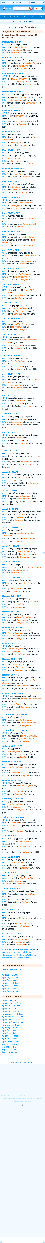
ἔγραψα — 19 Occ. (11, 1049)
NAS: (4, 47)
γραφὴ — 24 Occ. (10, 983)
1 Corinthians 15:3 (11, 714)
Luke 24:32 (7, 213)
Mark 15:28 (7, 168)
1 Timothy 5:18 (9, 799)
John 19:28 (7, 395)
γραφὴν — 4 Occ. (10, 986)
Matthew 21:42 (9, 42)
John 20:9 (7, 451)
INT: (4, 53)
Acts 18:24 (7, 562)
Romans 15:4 (8, 675)
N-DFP (20, 42)
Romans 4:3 (8, 612)
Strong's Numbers (10, 952)
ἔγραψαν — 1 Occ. (11, 1052)
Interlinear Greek (10, 949)
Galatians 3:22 (9, 762)
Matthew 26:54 (9, 73)
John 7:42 (7, 303)
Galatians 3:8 (8, 746)
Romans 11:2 (8, 659)
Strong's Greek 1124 (12, 969)
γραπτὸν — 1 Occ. (10, 1025)
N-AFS (17, 110)
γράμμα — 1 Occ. (10, 1000)
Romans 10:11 (9, 643)
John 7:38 (7, 284)
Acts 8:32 (7, 490)
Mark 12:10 (7, 110)
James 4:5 (7, 873)
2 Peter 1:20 (8, 910)
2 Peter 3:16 (8, 934)
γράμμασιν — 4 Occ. (11, 1003)
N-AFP (20, 57)
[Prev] (3, 558)
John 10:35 (7, 318)
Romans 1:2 (8, 596)
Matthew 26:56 (9, 92)
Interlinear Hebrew (28, 949)
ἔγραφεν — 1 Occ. (10, 1047)
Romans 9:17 (8, 627)
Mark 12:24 (7, 131)
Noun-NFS (19, 168)
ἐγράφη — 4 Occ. (10, 1044)
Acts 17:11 (7, 546)
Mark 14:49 (7, 150)
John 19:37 (7, 432)
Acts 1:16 (7, 472)
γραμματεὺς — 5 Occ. (12, 1019)
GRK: (4, 44)
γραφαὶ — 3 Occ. (10, 975)
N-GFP (15, 527)
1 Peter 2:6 (7, 888)
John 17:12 (7, 355)
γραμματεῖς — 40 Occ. (12, 1014)
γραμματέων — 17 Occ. (13, 1017)
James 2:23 (8, 857)
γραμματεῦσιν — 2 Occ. (13, 1022)
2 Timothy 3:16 (9, 817)
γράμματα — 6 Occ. (11, 1006)
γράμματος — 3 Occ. (11, 1011)
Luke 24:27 (7, 197)
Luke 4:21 (7, 181)
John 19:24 (7, 374)
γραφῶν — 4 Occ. (10, 991)
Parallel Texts (22, 958)
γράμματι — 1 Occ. (11, 1008)
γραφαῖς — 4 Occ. (10, 977)
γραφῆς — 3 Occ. (10, 988)
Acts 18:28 (7, 577)
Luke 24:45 (7, 231)
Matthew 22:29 (9, 57)
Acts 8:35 (7, 509)
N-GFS (15, 490)
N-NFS (15, 181)
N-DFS (16, 250)
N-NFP (20, 73)
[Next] (42, 558)
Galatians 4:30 (9, 780)
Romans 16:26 (9, 693)
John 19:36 (7, 414)
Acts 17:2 (7, 527)
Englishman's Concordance (22, 1062)
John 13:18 (7, 334)
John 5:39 (7, 268)
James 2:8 (7, 836)
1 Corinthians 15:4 (11, 730)
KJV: (4, 50)
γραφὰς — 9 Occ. (10, 980)
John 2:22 (7, 250)
